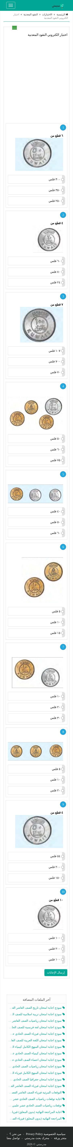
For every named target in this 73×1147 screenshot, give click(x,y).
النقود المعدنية (31, 14)
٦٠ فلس (55, 261)
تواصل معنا (13, 1138)
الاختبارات (47, 14)
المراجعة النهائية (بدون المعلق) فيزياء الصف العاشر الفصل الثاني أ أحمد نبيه (35, 1118)
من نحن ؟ (15, 1134)
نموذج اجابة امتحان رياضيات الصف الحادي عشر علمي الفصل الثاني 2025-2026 (35, 1066)
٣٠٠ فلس (54, 179)
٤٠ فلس (55, 511)
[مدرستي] (58, 5)
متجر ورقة (60, 1138)
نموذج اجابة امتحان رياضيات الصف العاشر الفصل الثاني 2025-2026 (35, 1020)
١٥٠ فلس (54, 877)
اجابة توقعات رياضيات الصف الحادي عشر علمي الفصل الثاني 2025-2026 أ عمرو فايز (35, 1099)
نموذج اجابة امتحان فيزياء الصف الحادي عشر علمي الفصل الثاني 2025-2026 (35, 1033)
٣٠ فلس (55, 717)
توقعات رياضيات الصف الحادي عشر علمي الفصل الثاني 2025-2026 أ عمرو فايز (35, 1105)
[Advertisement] (36, 79)
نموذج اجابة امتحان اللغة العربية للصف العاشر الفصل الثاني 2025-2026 (35, 1040)
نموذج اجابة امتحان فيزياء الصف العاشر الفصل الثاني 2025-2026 (35, 1086)
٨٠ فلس (55, 271)
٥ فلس (56, 611)
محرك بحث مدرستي (37, 1138)
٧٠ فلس (55, 372)
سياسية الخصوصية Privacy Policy (45, 1134)
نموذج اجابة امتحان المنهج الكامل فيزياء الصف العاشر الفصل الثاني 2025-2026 (35, 1072)
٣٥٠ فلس (54, 190)
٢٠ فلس (55, 707)
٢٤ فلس (55, 282)
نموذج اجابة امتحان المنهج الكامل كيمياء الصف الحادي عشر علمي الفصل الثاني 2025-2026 (35, 1046)
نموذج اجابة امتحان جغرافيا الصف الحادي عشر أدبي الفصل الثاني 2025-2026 (35, 1079)
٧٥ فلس (55, 460)
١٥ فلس (55, 633)
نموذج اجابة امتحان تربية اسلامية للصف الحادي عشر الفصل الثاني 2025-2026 (35, 1014)
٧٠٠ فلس (54, 361)
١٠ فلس (55, 622)
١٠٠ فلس (54, 937)
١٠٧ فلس (54, 350)
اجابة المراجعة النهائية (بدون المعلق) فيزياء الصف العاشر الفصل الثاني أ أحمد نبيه (35, 1112)
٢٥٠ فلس (54, 200)
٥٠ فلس (55, 438)
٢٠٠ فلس (54, 867)
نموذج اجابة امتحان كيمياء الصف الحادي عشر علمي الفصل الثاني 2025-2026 (35, 1053)
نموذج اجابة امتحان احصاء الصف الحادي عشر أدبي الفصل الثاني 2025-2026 (35, 1059)
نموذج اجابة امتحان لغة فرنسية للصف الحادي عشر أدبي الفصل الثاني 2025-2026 (35, 1027)
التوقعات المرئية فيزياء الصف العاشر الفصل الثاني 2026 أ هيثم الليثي (35, 1092)
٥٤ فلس (55, 856)
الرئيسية (61, 14)
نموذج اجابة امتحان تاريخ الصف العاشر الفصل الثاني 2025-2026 (35, 1007)
